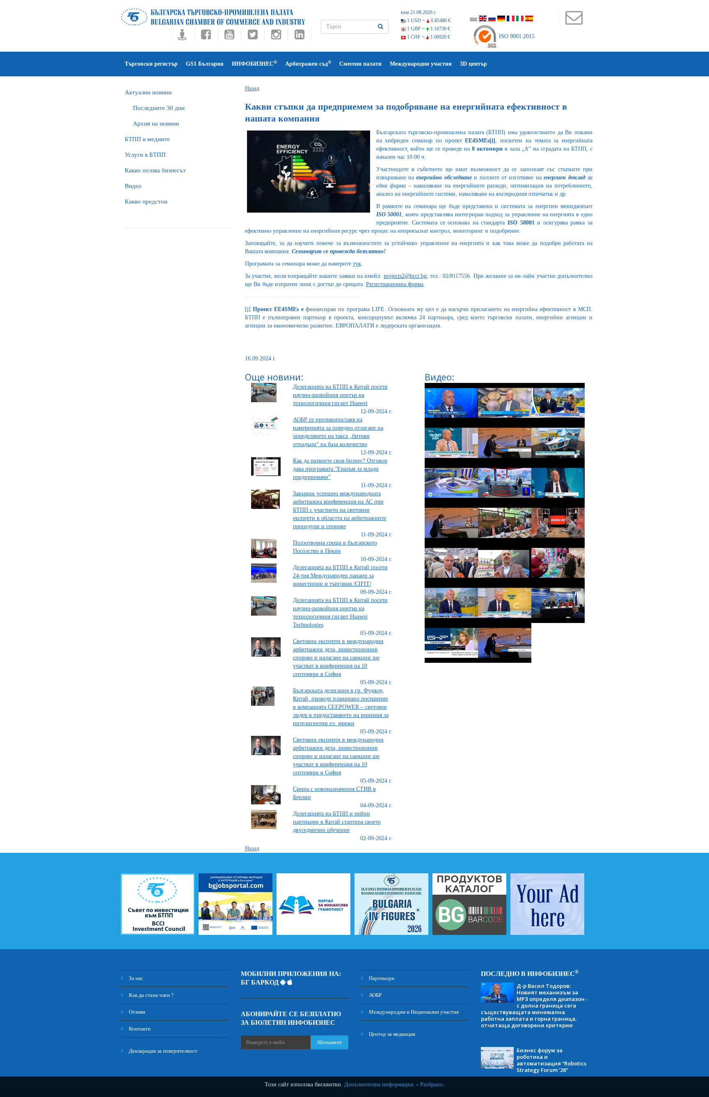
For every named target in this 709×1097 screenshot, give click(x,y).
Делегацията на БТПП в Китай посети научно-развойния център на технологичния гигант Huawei (340, 395)
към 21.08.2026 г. (419, 12)
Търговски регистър (151, 64)
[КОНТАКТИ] (573, 21)
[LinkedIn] (299, 37)
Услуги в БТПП (145, 154)
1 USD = (428, 20)
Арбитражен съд (308, 63)
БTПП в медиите (147, 139)
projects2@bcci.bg (405, 276)
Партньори (381, 978)
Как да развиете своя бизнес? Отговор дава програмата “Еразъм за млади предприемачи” (340, 469)
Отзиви (136, 1012)
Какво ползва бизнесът (155, 170)
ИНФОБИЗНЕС (254, 63)
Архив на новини (156, 123)
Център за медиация (391, 1034)
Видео (133, 186)
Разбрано (431, 1084)
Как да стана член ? (151, 995)
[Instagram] (276, 37)
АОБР (375, 995)
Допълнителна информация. (379, 1084)
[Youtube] (229, 37)
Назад (252, 88)
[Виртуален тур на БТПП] (182, 37)
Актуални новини (148, 92)
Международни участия (421, 64)
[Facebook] (205, 37)
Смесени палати (360, 64)
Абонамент (329, 1042)
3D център (473, 64)
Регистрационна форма (394, 284)
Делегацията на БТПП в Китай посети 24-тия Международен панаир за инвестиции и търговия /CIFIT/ (340, 575)
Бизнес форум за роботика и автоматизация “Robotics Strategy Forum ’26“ (551, 1060)
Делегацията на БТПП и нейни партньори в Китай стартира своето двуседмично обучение (337, 822)
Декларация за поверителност (162, 1051)
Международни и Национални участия (413, 1012)
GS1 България (205, 64)
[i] (248, 309)
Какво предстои (146, 201)
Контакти (139, 1029)
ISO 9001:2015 (516, 36)
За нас (135, 978)
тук (357, 264)
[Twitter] (252, 37)
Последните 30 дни (159, 108)
